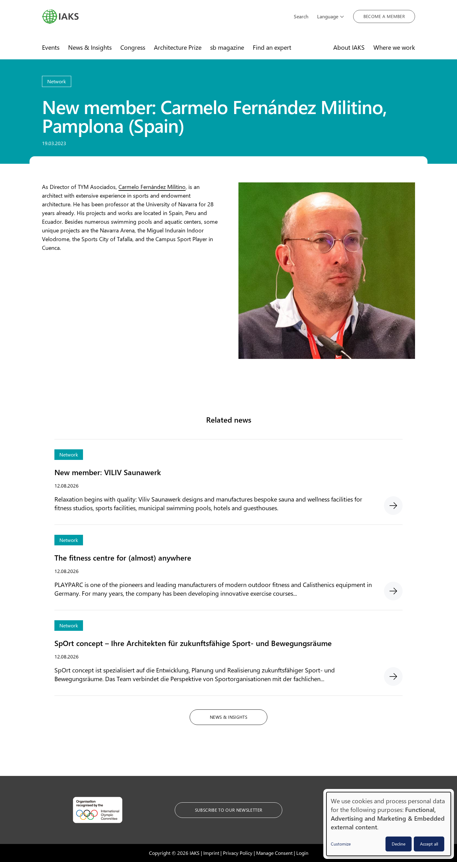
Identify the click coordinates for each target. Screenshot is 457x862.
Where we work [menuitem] (394, 47)
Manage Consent (274, 853)
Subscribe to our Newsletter (228, 810)
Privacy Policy (237, 853)
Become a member (384, 16)
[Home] (163, 16)
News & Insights (228, 717)
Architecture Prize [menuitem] (177, 47)
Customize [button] (341, 844)
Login (302, 853)
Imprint (211, 853)
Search (301, 16)
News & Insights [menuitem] (90, 47)
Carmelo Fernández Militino (152, 186)
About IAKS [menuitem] (349, 47)
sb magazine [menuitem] (227, 47)
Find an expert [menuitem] (272, 47)
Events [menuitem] (50, 47)
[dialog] (388, 824)
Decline (398, 844)
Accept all (429, 844)
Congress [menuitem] (132, 47)
